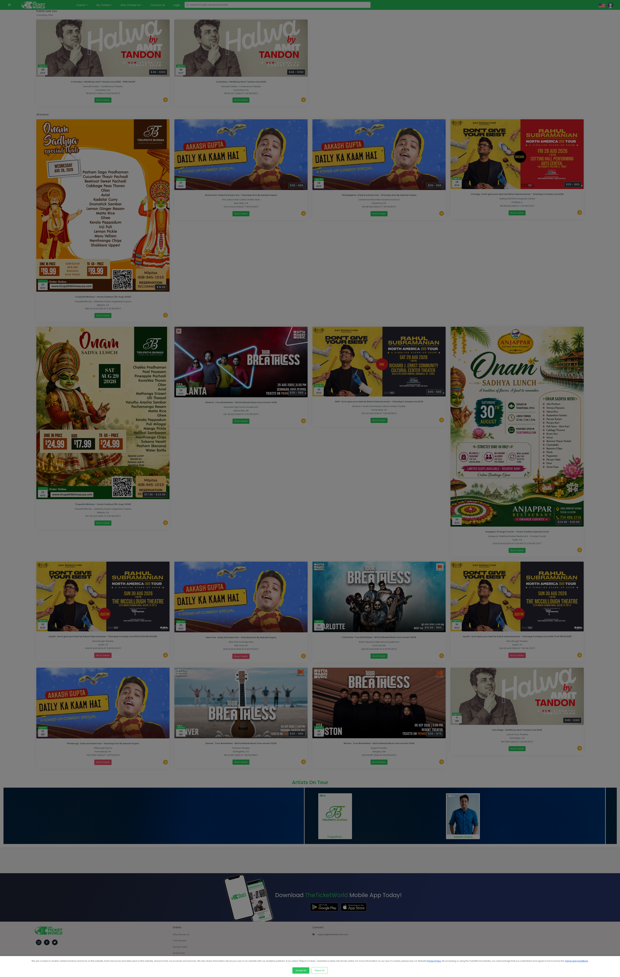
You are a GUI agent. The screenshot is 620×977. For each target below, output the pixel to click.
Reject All (319, 970)
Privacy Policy (434, 960)
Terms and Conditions (576, 960)
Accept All (301, 970)
